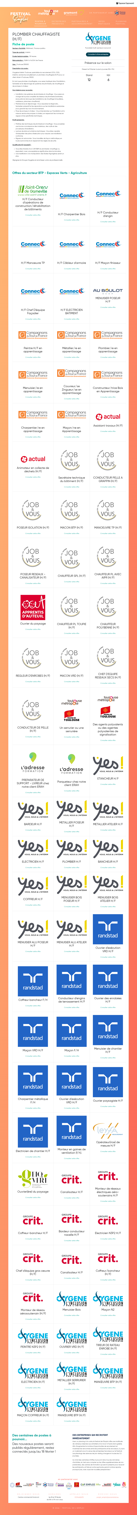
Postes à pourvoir (40, 23)
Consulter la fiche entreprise (98, 54)
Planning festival (121, 23)
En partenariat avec (102, 13)
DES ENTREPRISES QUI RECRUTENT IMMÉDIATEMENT (90, 1437)
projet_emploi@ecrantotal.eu (108, 1497)
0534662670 (79, 1497)
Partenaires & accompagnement (82, 23)
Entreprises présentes (59, 23)
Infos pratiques (104, 23)
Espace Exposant (126, 3)
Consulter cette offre (32, 215)
